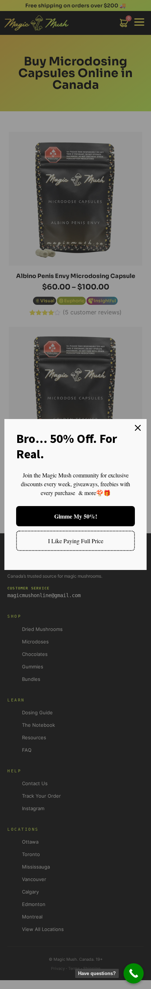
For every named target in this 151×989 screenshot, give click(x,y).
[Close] (138, 428)
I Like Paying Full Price (75, 541)
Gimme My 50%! (75, 516)
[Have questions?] (134, 973)
